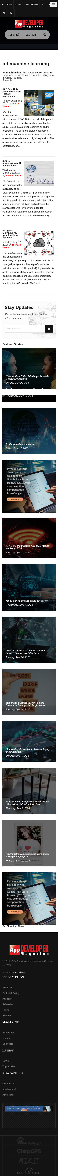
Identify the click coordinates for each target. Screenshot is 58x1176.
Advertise (7, 1004)
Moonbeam (20, 972)
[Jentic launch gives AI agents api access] (29, 587)
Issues (6, 1038)
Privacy (6, 1015)
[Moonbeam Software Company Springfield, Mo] (29, 1141)
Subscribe (8, 1032)
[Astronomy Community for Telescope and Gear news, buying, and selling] (29, 1171)
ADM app (7, 1094)
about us (7, 987)
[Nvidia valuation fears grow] (29, 430)
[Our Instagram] (3, 13)
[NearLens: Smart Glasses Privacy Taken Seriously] (29, 398)
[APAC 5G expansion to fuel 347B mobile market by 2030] (29, 537)
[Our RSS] (10, 13)
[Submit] (45, 35)
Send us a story (31, 4)
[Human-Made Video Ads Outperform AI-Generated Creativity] (29, 368)
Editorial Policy (10, 993)
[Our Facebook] (42, 4)
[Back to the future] (2, 4)
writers (9, 4)
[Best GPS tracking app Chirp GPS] (29, 1151)
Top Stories (8, 1066)
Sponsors (7, 1043)
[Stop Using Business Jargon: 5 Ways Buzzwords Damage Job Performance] (29, 691)
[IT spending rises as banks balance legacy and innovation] (29, 741)
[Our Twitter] (49, 4)
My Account (9, 1089)
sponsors (18, 4)
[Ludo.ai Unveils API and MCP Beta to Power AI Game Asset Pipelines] (29, 639)
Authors (7, 998)
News (5, 1060)
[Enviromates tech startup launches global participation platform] (29, 843)
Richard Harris (13, 175)
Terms (5, 1010)
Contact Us (8, 1083)
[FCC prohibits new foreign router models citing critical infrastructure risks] (29, 790)
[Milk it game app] (29, 1161)
